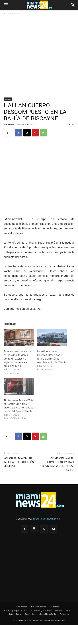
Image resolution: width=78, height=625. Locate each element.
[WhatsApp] (43, 132)
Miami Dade (15, 614)
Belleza (58, 610)
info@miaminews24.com (47, 518)
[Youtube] (53, 529)
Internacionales (38, 606)
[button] (6, 5)
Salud (68, 610)
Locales (16, 13)
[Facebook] (18, 132)
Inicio (6, 13)
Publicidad (30, 614)
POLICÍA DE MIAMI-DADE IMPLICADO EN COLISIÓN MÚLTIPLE (19, 462)
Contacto (64, 614)
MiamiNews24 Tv (47, 614)
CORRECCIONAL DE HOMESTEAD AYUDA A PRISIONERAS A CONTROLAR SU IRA (56, 464)
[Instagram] (34, 528)
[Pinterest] (35, 132)
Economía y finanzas (40, 610)
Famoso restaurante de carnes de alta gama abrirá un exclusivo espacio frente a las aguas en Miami (17, 358)
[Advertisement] (39, 57)
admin (11, 124)
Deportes (54, 606)
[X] (27, 132)
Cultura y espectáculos (15, 610)
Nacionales (21, 606)
